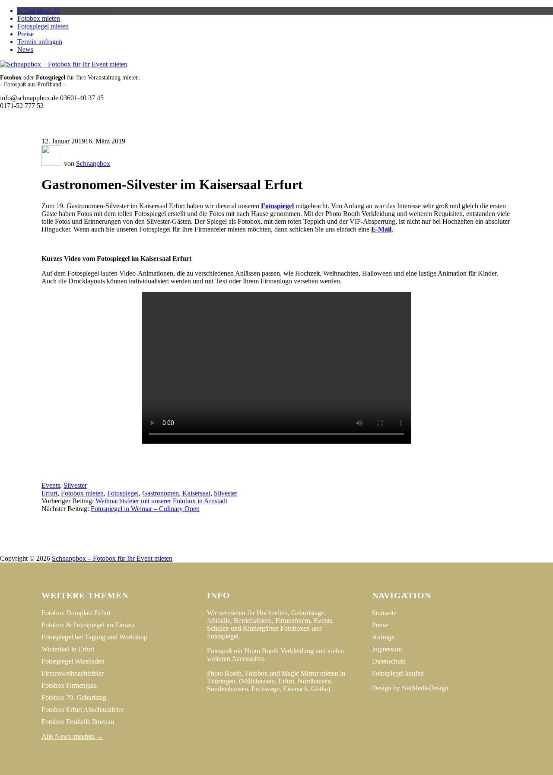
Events (50, 485)
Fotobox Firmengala (69, 685)
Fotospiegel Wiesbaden (73, 661)
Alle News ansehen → (72, 736)
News (25, 49)
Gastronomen (160, 493)
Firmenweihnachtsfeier (72, 673)
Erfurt (49, 493)
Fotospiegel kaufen (398, 673)
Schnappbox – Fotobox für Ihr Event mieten (112, 558)
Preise (25, 34)
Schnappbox (93, 163)
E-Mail (381, 229)
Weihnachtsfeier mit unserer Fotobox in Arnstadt (161, 501)
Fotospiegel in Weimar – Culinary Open (145, 508)
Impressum (235, 550)
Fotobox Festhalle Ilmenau (77, 721)
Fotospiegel (277, 206)
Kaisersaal (196, 493)
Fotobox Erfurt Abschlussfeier (82, 709)
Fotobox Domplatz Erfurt (76, 612)
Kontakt (321, 550)
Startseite (384, 612)
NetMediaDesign (425, 688)
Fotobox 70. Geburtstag (73, 697)
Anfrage (383, 637)
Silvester (75, 485)
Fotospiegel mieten (43, 26)
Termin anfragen (39, 41)
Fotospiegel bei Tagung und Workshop (94, 637)
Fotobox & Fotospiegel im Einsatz (88, 625)
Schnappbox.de (38, 10)
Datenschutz (281, 550)
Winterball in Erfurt (67, 649)
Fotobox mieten (38, 18)
